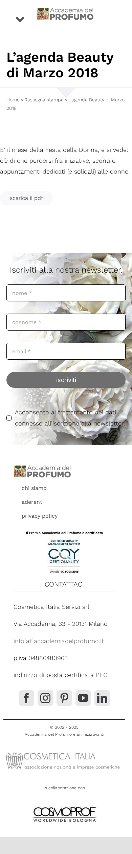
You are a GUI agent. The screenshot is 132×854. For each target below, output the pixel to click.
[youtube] (83, 698)
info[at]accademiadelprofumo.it (59, 640)
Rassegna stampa (44, 99)
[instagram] (45, 698)
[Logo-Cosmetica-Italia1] (64, 752)
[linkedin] (102, 698)
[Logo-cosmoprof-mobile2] (64, 805)
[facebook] (26, 698)
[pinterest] (64, 698)
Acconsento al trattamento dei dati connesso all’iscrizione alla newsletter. (70, 417)
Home (13, 99)
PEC (101, 674)
